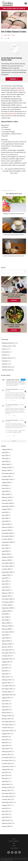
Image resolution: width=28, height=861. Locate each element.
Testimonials (6, 370)
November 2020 (7, 602)
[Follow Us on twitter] (16, 852)
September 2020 (7, 608)
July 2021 (5, 578)
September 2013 (7, 802)
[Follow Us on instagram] (12, 852)
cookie (19, 90)
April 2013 (5, 817)
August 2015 (6, 733)
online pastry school (11, 114)
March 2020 (6, 623)
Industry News (7, 358)
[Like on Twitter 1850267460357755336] (11, 416)
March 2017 (6, 677)
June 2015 (5, 739)
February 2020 (6, 626)
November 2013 (7, 796)
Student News (6, 367)
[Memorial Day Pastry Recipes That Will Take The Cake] (14, 204)
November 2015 (7, 724)
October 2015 (6, 727)
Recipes (4, 364)
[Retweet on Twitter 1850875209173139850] (8, 400)
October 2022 (6, 539)
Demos (13, 35)
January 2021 (6, 596)
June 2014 (5, 775)
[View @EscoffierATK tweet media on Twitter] (20, 432)
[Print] (9, 38)
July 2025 (5, 452)
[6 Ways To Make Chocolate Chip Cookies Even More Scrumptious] (14, 246)
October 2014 (6, 763)
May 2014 (5, 778)
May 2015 (5, 742)
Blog (14, 843)
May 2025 (5, 458)
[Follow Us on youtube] (19, 852)
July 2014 (5, 772)
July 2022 (5, 545)
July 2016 (5, 701)
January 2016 (6, 719)
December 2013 (7, 793)
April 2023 (5, 521)
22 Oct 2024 (7, 421)
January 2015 (6, 754)
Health (4, 355)
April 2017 (5, 674)
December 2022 (7, 533)
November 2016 (7, 689)
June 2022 (5, 548)
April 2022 (5, 551)
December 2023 (7, 503)
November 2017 (7, 653)
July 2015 (5, 736)
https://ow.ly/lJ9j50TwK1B (14, 432)
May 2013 (5, 814)
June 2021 (5, 581)
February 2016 (6, 715)
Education (5, 352)
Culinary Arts (6, 346)
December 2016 (7, 686)
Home (14, 839)
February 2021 (6, 593)
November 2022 (7, 536)
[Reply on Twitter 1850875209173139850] (6, 400)
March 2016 (6, 713)
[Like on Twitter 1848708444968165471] (11, 436)
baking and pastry (7, 190)
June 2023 (5, 515)
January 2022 (6, 560)
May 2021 (5, 584)
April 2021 (5, 587)
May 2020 (5, 620)
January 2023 (6, 530)
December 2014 (7, 757)
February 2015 (6, 751)
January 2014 (6, 790)
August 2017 (6, 662)
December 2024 (7, 473)
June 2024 (5, 488)
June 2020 (5, 617)
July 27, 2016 (7, 35)
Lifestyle (5, 361)
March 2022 (6, 554)
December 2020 (7, 599)
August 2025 (6, 449)
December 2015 (7, 722)
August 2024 (6, 482)
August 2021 (6, 575)
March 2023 (6, 524)
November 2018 (7, 632)
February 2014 (6, 787)
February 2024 (6, 497)
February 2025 (6, 467)
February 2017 (6, 680)
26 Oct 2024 (7, 406)
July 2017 (5, 665)
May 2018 (5, 635)
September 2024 (7, 479)
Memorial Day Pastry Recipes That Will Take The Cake (14, 213)
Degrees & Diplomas (14, 841)
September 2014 (7, 766)
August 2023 (6, 509)
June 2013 (5, 811)
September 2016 (7, 695)
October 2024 (6, 476)
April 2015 (5, 745)
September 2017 (7, 659)
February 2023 (6, 527)
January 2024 (6, 500)
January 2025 (6, 470)
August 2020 (6, 611)
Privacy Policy (14, 848)
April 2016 (5, 710)
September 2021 (7, 572)
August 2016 (6, 698)
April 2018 (5, 638)
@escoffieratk (21, 389)
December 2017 (7, 650)
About (14, 845)
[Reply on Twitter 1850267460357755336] (6, 416)
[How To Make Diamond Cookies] (14, 20)
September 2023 (7, 506)
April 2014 (5, 781)
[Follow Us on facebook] (8, 852)
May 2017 (5, 671)
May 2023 (5, 518)
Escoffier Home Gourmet (11, 389)
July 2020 (5, 614)
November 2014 (7, 760)
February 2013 (6, 823)
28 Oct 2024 (7, 391)
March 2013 (6, 820)
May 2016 (5, 707)
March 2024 (6, 494)
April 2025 (5, 461)
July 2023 (5, 512)
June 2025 (5, 455)
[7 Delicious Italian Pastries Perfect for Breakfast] (14, 225)
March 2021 (6, 590)
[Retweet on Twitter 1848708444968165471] (8, 436)
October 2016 (6, 692)
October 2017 (6, 656)
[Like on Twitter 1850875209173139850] (11, 400)
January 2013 (6, 826)
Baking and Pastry (8, 343)
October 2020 (6, 605)
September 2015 (7, 730)
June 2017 (5, 668)
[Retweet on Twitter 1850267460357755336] (8, 416)
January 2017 (6, 683)
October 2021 (6, 569)
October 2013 (6, 799)
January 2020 (6, 629)
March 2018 (6, 641)
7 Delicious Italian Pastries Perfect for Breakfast (14, 234)
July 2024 (5, 485)
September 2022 (7, 542)
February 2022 (6, 557)
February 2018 (6, 644)
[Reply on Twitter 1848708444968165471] (6, 436)
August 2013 (6, 805)
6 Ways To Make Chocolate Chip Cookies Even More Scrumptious (14, 256)
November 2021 (7, 566)
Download (13, 79)
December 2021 (7, 563)
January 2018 (6, 647)
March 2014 (6, 784)
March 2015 (6, 748)
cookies (13, 190)
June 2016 (5, 704)
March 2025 (6, 464)
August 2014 (6, 769)
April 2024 (5, 491)
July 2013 (5, 808)
